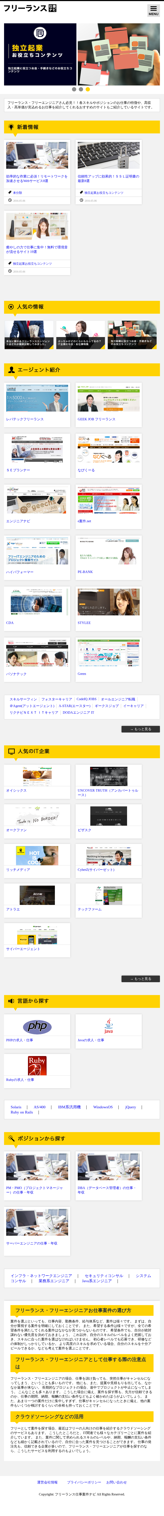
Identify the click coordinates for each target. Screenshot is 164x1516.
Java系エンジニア (97, 1281)
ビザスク (84, 830)
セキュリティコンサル (104, 1276)
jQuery (130, 1107)
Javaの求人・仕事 (91, 1040)
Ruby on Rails (22, 1112)
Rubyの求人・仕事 (20, 1080)
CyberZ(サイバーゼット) (96, 869)
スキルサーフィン (23, 699)
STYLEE (84, 623)
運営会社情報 (47, 1482)
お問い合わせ (116, 1482)
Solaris (16, 1107)
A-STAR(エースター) (74, 706)
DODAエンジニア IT (78, 712)
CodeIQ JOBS (87, 699)
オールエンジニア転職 (118, 699)
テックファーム (90, 909)
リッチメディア (18, 869)
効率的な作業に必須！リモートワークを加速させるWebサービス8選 (37, 179)
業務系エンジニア (54, 1281)
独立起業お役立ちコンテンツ (104, 192)
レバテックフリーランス (25, 419)
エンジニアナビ (18, 521)
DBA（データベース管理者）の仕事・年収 (107, 1190)
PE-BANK (85, 572)
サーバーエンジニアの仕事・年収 (31, 1243)
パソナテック (16, 674)
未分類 (17, 192)
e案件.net (84, 521)
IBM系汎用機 (69, 1107)
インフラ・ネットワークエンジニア (41, 1276)
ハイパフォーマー (20, 572)
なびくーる (86, 470)
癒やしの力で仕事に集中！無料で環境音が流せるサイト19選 (37, 249)
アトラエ (13, 909)
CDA (10, 623)
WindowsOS (103, 1107)
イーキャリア (133, 706)
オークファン (16, 830)
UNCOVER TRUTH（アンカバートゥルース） (108, 793)
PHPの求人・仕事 (19, 1040)
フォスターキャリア (56, 699)
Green (82, 674)
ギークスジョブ (107, 706)
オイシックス (16, 790)
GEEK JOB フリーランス (97, 419)
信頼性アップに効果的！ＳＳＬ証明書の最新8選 (108, 179)
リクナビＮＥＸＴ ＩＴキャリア (34, 712)
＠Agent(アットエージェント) (32, 706)
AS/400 (39, 1107)
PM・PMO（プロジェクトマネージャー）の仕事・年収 (34, 1190)
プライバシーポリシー (84, 1482)
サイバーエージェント (23, 949)
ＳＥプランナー (18, 470)
